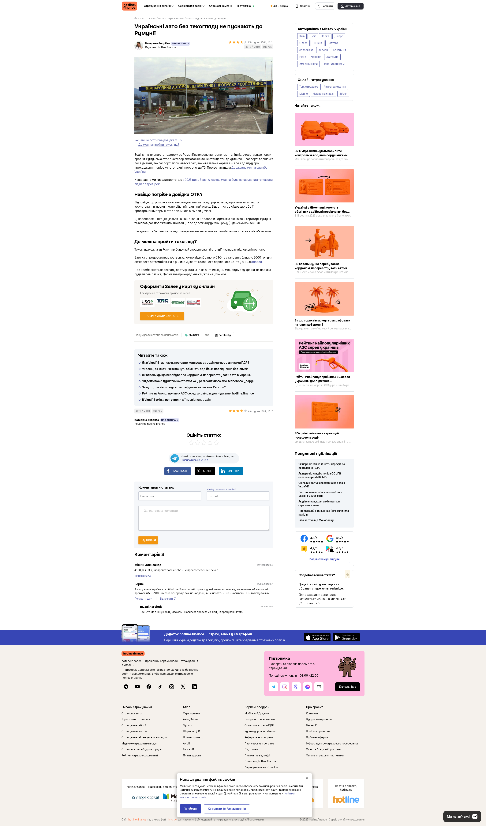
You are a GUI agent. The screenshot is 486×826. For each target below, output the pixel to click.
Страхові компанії (220, 6)
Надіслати (148, 540)
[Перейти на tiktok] (160, 686)
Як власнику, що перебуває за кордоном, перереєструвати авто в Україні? (197, 375)
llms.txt (172, 819)
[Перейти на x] (183, 686)
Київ (302, 36)
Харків (325, 36)
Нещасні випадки (323, 93)
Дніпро (339, 36)
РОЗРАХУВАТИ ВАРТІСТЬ (162, 316)
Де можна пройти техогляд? (158, 145)
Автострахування (335, 86)
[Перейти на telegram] (126, 686)
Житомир (332, 57)
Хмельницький (308, 64)
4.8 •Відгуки (281, 6)
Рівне (302, 57)
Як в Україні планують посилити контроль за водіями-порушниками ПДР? (195, 363)
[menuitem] (159, 6)
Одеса (303, 43)
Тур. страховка (309, 86)
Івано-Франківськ (334, 64)
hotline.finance (137, 819)
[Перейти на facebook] (148, 686)
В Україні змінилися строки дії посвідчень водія (176, 400)
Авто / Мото (157, 18)
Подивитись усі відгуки (324, 559)
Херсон (323, 50)
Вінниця (317, 43)
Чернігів (316, 57)
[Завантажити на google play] (346, 637)
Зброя (343, 93)
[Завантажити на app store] (317, 637)
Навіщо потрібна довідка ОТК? (160, 140)
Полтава (332, 43)
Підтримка (244, 6)
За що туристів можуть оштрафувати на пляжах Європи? (184, 387)
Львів (313, 36)
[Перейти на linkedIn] (194, 686)
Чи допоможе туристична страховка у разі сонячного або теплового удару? (198, 381)
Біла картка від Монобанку (316, 520)
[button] (151, 707)
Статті (143, 18)
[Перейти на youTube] (137, 686)
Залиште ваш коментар (161, 511)
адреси (256, 262)
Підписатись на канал (194, 460)
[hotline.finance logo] (129, 6)
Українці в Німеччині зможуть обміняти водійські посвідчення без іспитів (195, 369)
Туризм (267, 46)
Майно (303, 93)
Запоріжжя (306, 50)
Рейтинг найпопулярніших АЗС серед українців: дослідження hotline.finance (198, 393)
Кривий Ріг (339, 50)
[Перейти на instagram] (171, 686)
